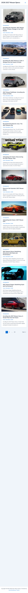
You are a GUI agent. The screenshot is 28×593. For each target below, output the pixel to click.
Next (24, 332)
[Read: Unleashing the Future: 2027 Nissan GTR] (14, 208)
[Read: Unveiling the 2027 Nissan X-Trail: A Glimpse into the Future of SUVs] (14, 49)
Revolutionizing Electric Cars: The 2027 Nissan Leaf (12, 124)
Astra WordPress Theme (14, 590)
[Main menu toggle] (25, 2)
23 (14, 332)
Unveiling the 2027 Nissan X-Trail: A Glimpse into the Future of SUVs (13, 61)
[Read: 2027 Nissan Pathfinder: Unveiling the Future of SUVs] (14, 80)
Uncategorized (6, 25)
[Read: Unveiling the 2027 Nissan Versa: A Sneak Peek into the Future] (14, 304)
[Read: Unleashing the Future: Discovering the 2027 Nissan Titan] (14, 145)
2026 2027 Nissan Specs (10, 2)
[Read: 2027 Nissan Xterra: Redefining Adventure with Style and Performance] (14, 239)
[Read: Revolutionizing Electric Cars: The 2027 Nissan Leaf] (14, 112)
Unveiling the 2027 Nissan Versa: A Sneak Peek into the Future (13, 316)
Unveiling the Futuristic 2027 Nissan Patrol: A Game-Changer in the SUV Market (13, 29)
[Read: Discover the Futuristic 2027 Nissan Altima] (14, 176)
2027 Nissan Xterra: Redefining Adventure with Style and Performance (12, 253)
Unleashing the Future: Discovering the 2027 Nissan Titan (13, 157)
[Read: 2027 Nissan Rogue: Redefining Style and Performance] (14, 273)
